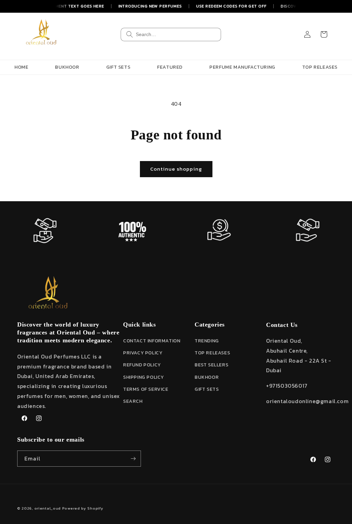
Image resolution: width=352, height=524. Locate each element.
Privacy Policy (142, 352)
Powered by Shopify (82, 508)
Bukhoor (207, 377)
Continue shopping (176, 169)
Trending (207, 340)
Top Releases (212, 352)
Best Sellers (211, 364)
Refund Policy (142, 364)
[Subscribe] (133, 459)
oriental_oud (47, 508)
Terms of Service (145, 389)
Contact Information (151, 340)
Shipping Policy (143, 377)
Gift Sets (207, 389)
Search (133, 401)
